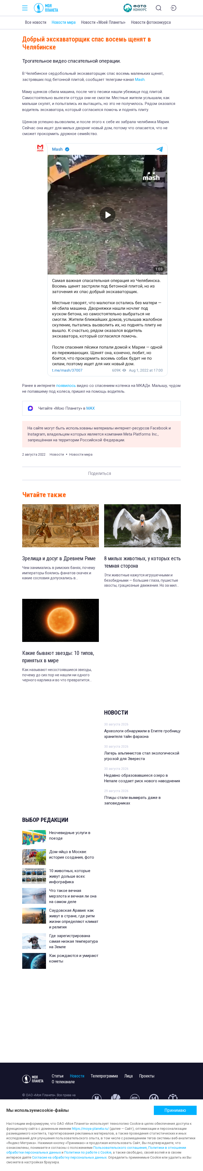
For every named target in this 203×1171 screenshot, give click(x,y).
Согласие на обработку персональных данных (69, 1157)
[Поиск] (158, 8)
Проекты (146, 1076)
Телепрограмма (104, 1076)
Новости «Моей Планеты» (103, 22)
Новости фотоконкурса (151, 22)
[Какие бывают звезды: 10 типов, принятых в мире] (60, 620)
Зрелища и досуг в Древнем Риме (59, 558)
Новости (116, 712)
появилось (66, 385)
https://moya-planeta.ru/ (90, 1129)
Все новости (35, 22)
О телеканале (63, 1081)
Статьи (57, 1076)
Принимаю (175, 1110)
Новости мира (64, 22)
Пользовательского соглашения (120, 1148)
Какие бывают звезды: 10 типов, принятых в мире (58, 657)
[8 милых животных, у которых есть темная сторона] (142, 525)
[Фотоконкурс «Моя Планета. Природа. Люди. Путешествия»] (135, 8)
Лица (128, 1076)
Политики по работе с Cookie (87, 1152)
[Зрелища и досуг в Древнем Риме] (60, 525)
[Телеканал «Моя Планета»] (46, 8)
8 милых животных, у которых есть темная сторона (142, 562)
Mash (140, 79)
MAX (90, 408)
